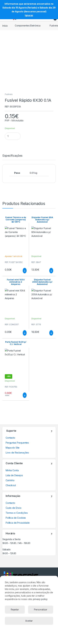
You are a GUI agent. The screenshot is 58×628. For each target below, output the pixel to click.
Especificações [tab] (12, 155)
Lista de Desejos (14, 475)
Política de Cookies (16, 517)
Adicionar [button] (22, 270)
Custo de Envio (13, 507)
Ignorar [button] (29, 15)
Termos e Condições (17, 512)
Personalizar (40, 609)
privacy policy (40, 599)
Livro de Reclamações (17, 452)
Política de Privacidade (18, 522)
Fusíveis (9, 94)
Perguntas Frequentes (17, 442)
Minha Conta (12, 470)
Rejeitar (15, 609)
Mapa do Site (12, 447)
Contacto (10, 437)
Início (5, 25)
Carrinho (10, 480)
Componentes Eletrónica (27, 25)
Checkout (11, 485)
